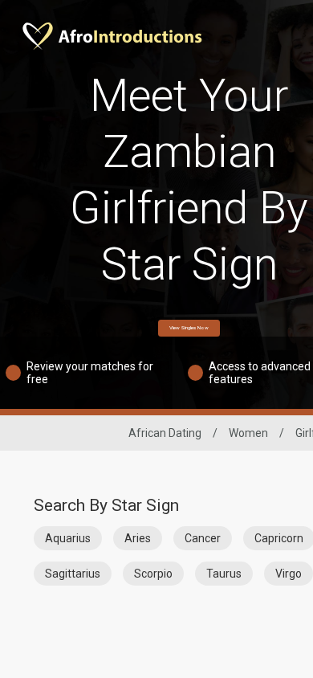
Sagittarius (72, 573)
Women (248, 433)
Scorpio (153, 573)
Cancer (203, 538)
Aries (137, 538)
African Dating (164, 433)
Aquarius (68, 538)
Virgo (288, 573)
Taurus (224, 573)
